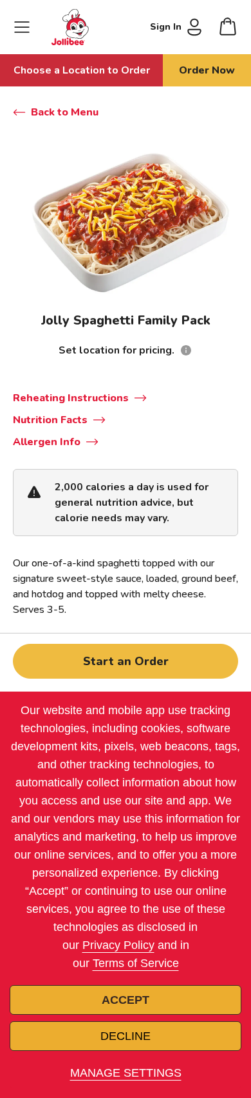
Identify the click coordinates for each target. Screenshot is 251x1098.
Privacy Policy (118, 945)
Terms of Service (136, 963)
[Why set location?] (186, 350)
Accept (125, 999)
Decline (125, 1036)
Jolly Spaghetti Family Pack (125, 320)
